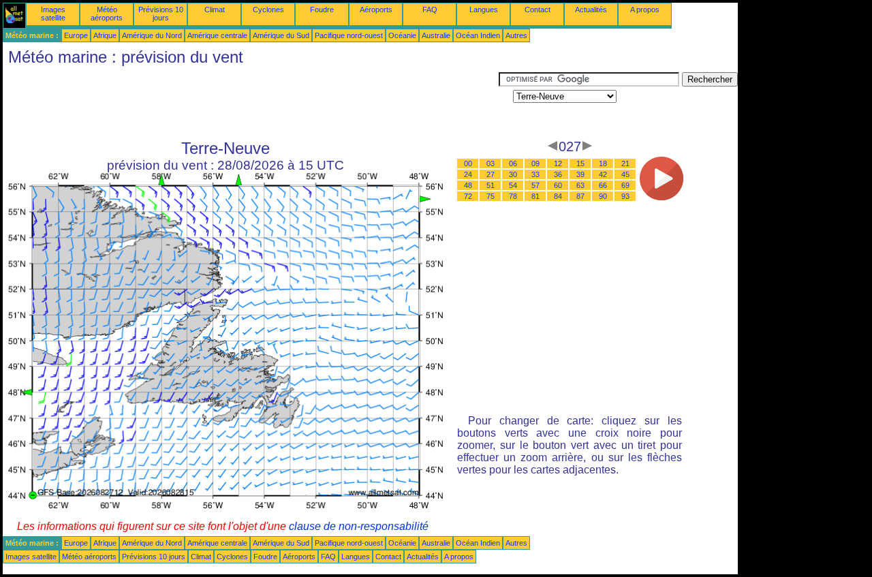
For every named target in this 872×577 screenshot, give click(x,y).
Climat (214, 9)
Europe (76, 35)
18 (603, 163)
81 (535, 196)
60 (558, 185)
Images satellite (53, 13)
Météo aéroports (107, 13)
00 (468, 163)
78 (513, 196)
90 (603, 196)
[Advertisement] (251, 103)
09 (535, 163)
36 (558, 174)
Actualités (591, 9)
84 (558, 196)
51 (490, 185)
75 (490, 196)
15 (580, 163)
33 (535, 174)
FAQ (429, 9)
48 (468, 185)
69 (625, 185)
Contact (537, 9)
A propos (644, 9)
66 (603, 185)
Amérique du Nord (152, 35)
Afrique (104, 35)
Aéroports (376, 9)
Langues (483, 9)
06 (513, 163)
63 (580, 185)
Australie (436, 35)
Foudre (322, 9)
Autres (516, 35)
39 (580, 174)
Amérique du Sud (281, 35)
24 (468, 174)
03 (490, 163)
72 (468, 196)
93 (625, 196)
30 (513, 174)
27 (490, 174)
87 (580, 196)
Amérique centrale (217, 35)
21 (625, 163)
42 (603, 174)
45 (625, 174)
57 (535, 185)
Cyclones (268, 9)
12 (558, 163)
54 (513, 185)
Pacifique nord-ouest (349, 35)
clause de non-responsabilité (359, 526)
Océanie (402, 35)
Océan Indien (478, 35)
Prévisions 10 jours (160, 13)
